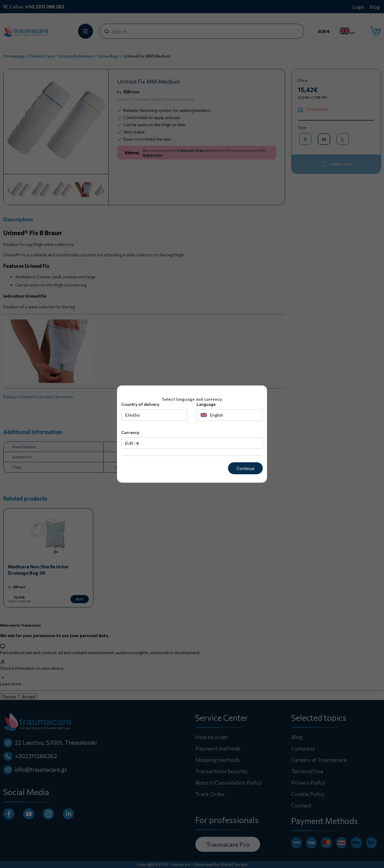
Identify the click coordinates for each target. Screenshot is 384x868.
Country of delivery (140, 404)
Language (206, 404)
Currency (130, 432)
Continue (245, 468)
